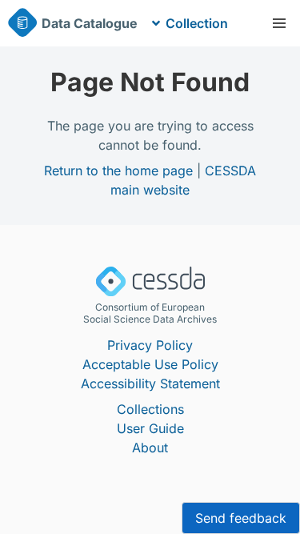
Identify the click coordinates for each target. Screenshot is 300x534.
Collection (197, 23)
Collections (150, 409)
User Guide (150, 428)
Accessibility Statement (150, 383)
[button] (279, 23)
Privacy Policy (150, 345)
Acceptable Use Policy (150, 364)
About (150, 448)
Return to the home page (118, 171)
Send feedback (240, 518)
